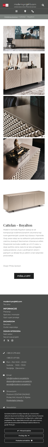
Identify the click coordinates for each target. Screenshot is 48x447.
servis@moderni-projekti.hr (18, 384)
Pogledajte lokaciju (14, 400)
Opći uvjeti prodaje (11, 317)
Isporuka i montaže (11, 314)
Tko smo (6, 304)
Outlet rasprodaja (10, 327)
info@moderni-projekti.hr (17, 378)
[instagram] (12, 340)
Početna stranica (11, 17)
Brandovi (7, 324)
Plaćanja (6, 312)
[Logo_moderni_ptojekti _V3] (25, 4)
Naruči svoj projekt (11, 337)
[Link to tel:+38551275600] (33, 11)
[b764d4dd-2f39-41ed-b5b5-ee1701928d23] (24, 27)
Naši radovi (7, 334)
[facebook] (4, 340)
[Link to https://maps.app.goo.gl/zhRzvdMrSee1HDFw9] (25, 11)
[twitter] (8, 340)
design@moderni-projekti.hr (19, 381)
